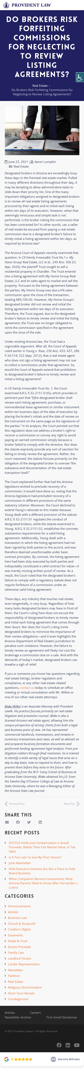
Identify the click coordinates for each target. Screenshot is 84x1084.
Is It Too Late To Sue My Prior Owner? (35, 857)
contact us (27, 688)
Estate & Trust (17, 941)
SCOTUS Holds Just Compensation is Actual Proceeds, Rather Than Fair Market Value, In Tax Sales (42, 847)
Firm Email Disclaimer (61, 1017)
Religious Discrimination (25, 987)
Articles (13, 912)
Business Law (17, 918)
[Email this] (7, 822)
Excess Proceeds (19, 947)
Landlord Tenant (19, 958)
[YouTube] (77, 1045)
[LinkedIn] (68, 1045)
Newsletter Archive (18, 1017)
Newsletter (15, 970)
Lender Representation (24, 964)
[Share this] (18, 822)
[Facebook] (59, 1045)
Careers (35, 1012)
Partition (14, 976)
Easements (15, 935)
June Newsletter (20, 863)
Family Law (16, 952)
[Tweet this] (29, 822)
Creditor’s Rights (19, 929)
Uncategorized (18, 999)
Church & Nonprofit (21, 924)
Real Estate (40, 85)
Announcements (19, 906)
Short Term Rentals (21, 993)
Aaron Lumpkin (45, 162)
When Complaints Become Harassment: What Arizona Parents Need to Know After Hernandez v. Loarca (43, 883)
